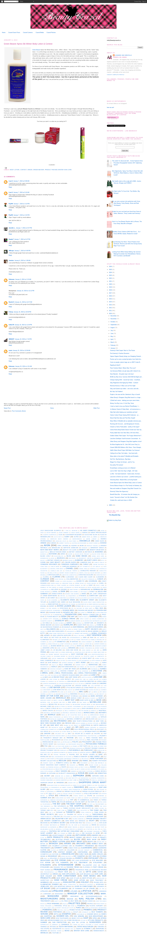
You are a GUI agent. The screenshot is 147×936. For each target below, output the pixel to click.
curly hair (83, 854)
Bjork (70, 554)
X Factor (89, 829)
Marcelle (61, 698)
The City (90, 804)
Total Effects (86, 812)
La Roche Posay (58, 677)
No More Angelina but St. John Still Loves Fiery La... (125, 444)
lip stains (90, 888)
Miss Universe (87, 708)
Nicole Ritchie (93, 723)
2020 (110, 284)
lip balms (45, 888)
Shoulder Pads (52, 785)
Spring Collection (72, 791)
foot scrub (45, 869)
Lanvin (43, 679)
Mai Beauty (100, 694)
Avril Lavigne (63, 545)
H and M (100, 625)
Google (79, 623)
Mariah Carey (76, 698)
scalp (75, 912)
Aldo (60, 534)
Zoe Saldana (87, 833)
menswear (74, 896)
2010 (110, 313)
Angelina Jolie (61, 541)
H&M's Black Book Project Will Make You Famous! (125, 450)
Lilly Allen (79, 683)
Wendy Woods (72, 827)
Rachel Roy (74, 754)
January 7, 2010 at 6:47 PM (22, 239)
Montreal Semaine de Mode (72, 712)
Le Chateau (60, 681)
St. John (57, 793)
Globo (104, 620)
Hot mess (44, 637)
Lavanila (51, 681)
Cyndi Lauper (61, 585)
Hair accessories (95, 627)
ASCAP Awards (51, 532)
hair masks (90, 876)
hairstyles (44, 880)
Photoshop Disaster (75, 744)
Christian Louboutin (69, 574)
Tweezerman (97, 814)
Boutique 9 (72, 558)
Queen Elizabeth (59, 752)
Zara (70, 833)
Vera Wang (69, 820)
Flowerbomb (57, 614)
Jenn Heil (88, 645)
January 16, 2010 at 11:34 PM (23, 324)
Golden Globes (58, 623)
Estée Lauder (64, 606)
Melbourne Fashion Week (81, 704)
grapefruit (45, 874)
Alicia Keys (58, 536)
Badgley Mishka (92, 545)
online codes (87, 901)
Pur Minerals (74, 750)
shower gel (62, 916)
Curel (101, 583)
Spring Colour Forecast (92, 791)
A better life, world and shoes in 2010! (121, 500)
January (113, 348)
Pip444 (11, 203)
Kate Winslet (53, 662)
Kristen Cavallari (50, 671)
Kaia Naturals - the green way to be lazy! (122, 374)
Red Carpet (95, 756)
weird (67, 930)
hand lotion (79, 880)
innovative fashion (86, 884)
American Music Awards (59, 539)
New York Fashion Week (50, 723)
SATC (66, 769)
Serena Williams (46, 778)
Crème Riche (79, 583)
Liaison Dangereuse (66, 683)
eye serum (45, 862)
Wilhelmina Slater (46, 829)
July (111, 330)
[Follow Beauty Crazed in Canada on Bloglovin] (113, 118)
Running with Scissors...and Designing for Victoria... (125, 424)
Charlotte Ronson (88, 570)
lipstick (86, 891)
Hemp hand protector (57, 633)
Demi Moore (74, 589)
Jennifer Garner (100, 645)
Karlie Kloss (60, 660)
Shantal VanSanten (97, 778)
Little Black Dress (73, 687)
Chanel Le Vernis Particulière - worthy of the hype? (124, 427)
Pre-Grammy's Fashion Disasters (119, 353)
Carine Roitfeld (98, 564)
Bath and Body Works (49, 550)
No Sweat (74, 725)
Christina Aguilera (86, 574)
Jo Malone (57, 650)
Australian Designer (79, 543)
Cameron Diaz (85, 562)
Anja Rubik (72, 541)
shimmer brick (92, 914)
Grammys (100, 623)
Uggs (75, 816)
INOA (91, 637)
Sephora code (98, 776)
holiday (85, 882)
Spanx (42, 791)
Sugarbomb (100, 795)
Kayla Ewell (94, 662)
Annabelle (84, 541)
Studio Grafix (78, 795)
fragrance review (99, 869)
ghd (80, 872)
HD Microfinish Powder (49, 627)
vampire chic (68, 928)
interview (100, 884)
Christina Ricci (101, 574)
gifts (88, 872)
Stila (51, 795)
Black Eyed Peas (98, 554)
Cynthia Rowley (74, 585)
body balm (91, 839)
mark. (104, 894)
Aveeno (103, 543)
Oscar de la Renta (83, 733)
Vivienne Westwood (50, 825)
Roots (64, 767)
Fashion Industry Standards (50, 610)
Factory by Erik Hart (84, 608)
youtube (55, 932)
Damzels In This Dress (48, 587)
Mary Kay (70, 700)
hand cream (60, 880)
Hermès (47, 635)
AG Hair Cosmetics (88, 530)
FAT (72, 608)
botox (42, 843)
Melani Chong (65, 704)
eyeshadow (65, 865)
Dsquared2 (72, 595)
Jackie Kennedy (86, 641)
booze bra (100, 841)
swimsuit (55, 924)
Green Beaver (36, 50)
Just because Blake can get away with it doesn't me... (125, 371)
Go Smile (46, 623)
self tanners (97, 912)
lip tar (101, 888)
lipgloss (57, 891)
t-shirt (75, 924)
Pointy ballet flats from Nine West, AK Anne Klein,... (125, 432)
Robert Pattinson (99, 760)
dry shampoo (79, 856)
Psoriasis (63, 750)
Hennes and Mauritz (82, 633)
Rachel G (11, 302)
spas (95, 918)
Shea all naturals (98, 780)
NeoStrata (45, 721)
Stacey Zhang (68, 793)
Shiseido (60, 782)
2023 (110, 275)
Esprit (51, 606)
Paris (80, 737)
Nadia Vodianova (55, 717)
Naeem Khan (79, 717)
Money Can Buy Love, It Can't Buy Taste (122, 403)
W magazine (84, 825)
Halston (62, 629)
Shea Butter (84, 780)
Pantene (70, 738)
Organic (103, 731)
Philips (75, 742)
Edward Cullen (74, 597)
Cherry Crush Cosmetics (67, 572)
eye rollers (97, 860)
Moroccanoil (89, 712)
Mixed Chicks (48, 710)
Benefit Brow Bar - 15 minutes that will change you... (125, 494)
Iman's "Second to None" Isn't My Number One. (124, 497)
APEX (42, 532)
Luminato (53, 691)
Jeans (79, 645)
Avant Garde (93, 543)
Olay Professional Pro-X (84, 729)
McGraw (43, 704)
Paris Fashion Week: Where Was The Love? (123, 368)
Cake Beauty (55, 562)
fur (74, 872)
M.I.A (75, 691)
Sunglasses (59, 797)
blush (77, 839)
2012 (110, 307)
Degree (64, 589)
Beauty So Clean (69, 549)
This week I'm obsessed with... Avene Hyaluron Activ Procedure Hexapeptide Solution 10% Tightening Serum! (127, 163)
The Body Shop (73, 804)
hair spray (61, 878)
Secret (47, 776)
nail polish (86, 898)
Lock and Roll (101, 687)
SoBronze (92, 787)
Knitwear (94, 668)
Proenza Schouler (76, 748)
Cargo (85, 564)
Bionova (43, 554)
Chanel (69, 568)
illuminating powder (49, 884)
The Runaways (45, 806)
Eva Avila (87, 606)
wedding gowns (56, 930)
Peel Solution (92, 739)
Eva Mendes (97, 606)
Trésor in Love (83, 814)
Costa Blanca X (67, 581)
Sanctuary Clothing (85, 771)
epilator (53, 858)
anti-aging (81, 835)
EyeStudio (64, 608)
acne (98, 833)
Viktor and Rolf (76, 822)
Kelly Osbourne (65, 664)
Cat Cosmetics (85, 566)
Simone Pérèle (87, 785)
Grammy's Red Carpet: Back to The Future (122, 350)
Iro (72, 639)
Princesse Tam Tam (54, 748)
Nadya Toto (68, 717)
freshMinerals (49, 872)
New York (100, 721)
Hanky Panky (78, 629)
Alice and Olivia (91, 534)
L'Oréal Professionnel (88, 673)
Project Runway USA (48, 750)
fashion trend (73, 867)
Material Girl (45, 702)
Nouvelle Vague (57, 727)
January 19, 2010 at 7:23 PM (23, 339)
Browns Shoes (68, 560)
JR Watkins (74, 641)
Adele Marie (75, 532)
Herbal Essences (99, 633)
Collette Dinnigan (87, 579)
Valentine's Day (61, 818)
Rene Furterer (96, 758)
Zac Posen (61, 833)
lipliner (73, 891)
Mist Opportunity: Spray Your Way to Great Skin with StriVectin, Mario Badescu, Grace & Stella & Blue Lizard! (127, 173)
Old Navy (100, 729)
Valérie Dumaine (78, 818)
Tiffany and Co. (46, 810)
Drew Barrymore (50, 595)
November (113, 318)
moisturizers (49, 898)
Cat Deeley (97, 566)
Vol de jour (72, 825)
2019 (110, 287)
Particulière (44, 739)
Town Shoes (99, 812)
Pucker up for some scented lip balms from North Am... (126, 359)
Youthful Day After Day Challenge (64, 831)
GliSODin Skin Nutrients (91, 620)
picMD (72, 905)
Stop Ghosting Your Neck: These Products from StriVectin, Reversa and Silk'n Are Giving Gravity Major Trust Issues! (127, 243)
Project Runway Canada (94, 748)
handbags (44, 882)
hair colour (46, 876)
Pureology (88, 750)
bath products (55, 837)
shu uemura (79, 916)
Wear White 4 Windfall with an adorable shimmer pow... (126, 421)
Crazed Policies (51, 32)
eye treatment (81, 862)
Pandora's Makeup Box (53, 737)
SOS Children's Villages (95, 769)
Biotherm (53, 554)
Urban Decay (45, 818)
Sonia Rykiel (88, 789)
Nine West (54, 725)
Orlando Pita (59, 733)
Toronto (70, 812)
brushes (80, 843)
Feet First (81, 612)
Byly (102, 560)
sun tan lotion (78, 922)
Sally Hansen (61, 771)
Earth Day (94, 595)
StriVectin (63, 795)
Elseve (42, 604)
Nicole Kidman (80, 723)
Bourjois (61, 558)
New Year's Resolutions (83, 721)
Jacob (97, 641)
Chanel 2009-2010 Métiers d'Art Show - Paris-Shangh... (126, 447)
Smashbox (79, 787)
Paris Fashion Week (94, 737)
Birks (63, 554)
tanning (43, 926)
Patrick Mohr (68, 739)
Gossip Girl (89, 623)
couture (55, 854)
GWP (72, 616)
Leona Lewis (101, 681)
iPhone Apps (98, 882)
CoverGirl (93, 581)
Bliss (69, 556)
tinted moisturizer (85, 926)
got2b (100, 872)
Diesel (55, 591)
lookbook (102, 891)
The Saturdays (60, 806)
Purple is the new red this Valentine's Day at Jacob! (125, 394)
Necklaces (90, 719)
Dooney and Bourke (72, 593)
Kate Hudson (96, 660)
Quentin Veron (85, 752)
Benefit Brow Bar (97, 549)
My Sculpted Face (74, 714)
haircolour (100, 878)
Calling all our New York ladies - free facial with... (124, 453)
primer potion (75, 909)
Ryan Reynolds (48, 769)
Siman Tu (76, 785)
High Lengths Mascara (62, 635)
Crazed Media (40, 32)
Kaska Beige (72, 660)
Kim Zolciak (91, 666)
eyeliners (45, 865)
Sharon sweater (61, 780)
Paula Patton (79, 739)
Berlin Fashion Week (58, 552)
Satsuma (52, 773)
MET (90, 691)
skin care (45, 918)
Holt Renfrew (94, 635)
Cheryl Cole (83, 572)
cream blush (68, 854)
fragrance (61, 869)
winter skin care (65, 169)
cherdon (11, 260)
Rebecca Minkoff (80, 756)
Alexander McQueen (73, 534)
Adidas (85, 532)
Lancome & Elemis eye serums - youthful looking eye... (126, 476)
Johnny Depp (54, 652)
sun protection (59, 922)
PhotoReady (61, 744)
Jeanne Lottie (69, 645)
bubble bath (97, 843)
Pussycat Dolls (45, 752)
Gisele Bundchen (98, 618)
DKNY (91, 585)
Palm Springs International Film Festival (82, 735)
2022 (110, 278)
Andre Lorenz (91, 539)
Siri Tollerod (99, 785)
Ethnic (78, 606)
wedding (43, 930)
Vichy (92, 821)
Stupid (89, 795)
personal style (60, 905)
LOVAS (85, 675)
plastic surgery (96, 905)
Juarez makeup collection (58, 654)
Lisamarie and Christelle (123, 55)
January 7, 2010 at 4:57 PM (24, 228)
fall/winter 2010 (90, 865)
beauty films (91, 837)
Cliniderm (100, 577)
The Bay (56, 804)
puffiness (57, 912)
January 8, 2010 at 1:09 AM (22, 260)
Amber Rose (86, 536)
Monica (93, 710)
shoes (104, 914)
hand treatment (97, 880)
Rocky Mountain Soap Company (53, 765)
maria (10, 350)
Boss (52, 558)
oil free (64, 901)
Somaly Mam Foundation (71, 789)
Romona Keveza (53, 767)
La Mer (45, 677)
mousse (70, 899)
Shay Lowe (73, 780)
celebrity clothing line (62, 845)
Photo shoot (48, 744)
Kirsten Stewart (56, 668)
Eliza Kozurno (52, 600)
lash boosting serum (62, 886)
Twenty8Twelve (45, 816)
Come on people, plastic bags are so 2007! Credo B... (125, 362)
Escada (43, 606)
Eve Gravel (53, 608)
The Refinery (99, 804)
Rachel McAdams (60, 754)
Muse (63, 714)
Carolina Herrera (69, 566)
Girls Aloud (84, 618)
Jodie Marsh (86, 650)
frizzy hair (63, 872)
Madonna (74, 694)
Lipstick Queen (81, 685)
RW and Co (45, 754)
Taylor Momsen (66, 802)
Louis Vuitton (80, 689)
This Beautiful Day (114, 515)
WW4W (94, 825)
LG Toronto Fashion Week (69, 675)
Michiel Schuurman (74, 706)
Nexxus (68, 723)
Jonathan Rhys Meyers (83, 652)
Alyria (76, 536)
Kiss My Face (70, 669)
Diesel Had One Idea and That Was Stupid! (122, 418)
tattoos (53, 926)
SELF (72, 769)
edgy (45, 858)
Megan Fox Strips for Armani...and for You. (122, 462)
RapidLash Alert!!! (115, 365)
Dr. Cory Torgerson (98, 593)
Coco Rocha (59, 579)
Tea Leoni (103, 802)
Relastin (85, 758)
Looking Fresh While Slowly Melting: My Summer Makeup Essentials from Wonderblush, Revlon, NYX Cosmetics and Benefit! (126, 253)
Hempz (70, 633)
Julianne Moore (59, 656)
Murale (52, 715)
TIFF (71, 800)
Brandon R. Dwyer (85, 558)
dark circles (97, 854)
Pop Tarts (84, 746)
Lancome (98, 677)
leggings (100, 886)
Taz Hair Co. (92, 802)
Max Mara (83, 702)
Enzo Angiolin (94, 604)
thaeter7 (11, 239)
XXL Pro (97, 829)
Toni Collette (82, 810)
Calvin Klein (70, 562)
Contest (23, 169)
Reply (10, 187)
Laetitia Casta (86, 677)
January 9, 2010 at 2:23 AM (23, 279)
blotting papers (62, 839)
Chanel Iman (83, 568)
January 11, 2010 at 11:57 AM (23, 302)
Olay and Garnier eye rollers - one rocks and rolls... (125, 388)
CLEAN (43, 562)
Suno (79, 797)
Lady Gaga (73, 677)
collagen (71, 850)
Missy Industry (101, 708)
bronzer (53, 843)
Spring (59, 791)
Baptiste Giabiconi (71, 547)
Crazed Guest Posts (14, 32)
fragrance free (81, 869)
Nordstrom (85, 725)
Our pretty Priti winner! (116, 465)
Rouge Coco (73, 767)
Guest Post (82, 625)
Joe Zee (96, 650)
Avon (47, 545)
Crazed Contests (28, 32)
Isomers (43, 641)
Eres (102, 604)
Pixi (46, 746)
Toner (70, 810)
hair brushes (85, 874)
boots (90, 841)
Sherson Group (46, 782)
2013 (110, 305)
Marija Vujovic (90, 698)
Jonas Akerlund (66, 652)
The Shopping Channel (82, 806)
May (111, 336)
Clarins (56, 577)
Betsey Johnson (75, 552)
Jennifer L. (12, 228)
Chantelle (93, 568)
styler (83, 920)
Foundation (71, 614)
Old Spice (44, 731)
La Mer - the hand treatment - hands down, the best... (125, 474)
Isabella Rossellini (97, 639)
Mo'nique (59, 710)
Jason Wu (88, 643)
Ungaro (81, 816)
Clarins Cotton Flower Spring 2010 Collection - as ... (125, 415)
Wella (61, 827)
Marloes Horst (45, 700)
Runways (103, 767)
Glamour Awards (74, 620)
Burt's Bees (92, 560)
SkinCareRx (44, 787)
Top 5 (51, 812)
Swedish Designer (56, 800)
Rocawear (83, 762)
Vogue (62, 825)
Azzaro (74, 545)
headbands (56, 882)
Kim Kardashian (67, 666)
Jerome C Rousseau (85, 648)
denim (42, 856)
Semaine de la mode (62, 776)
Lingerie (102, 683)
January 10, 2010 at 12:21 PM (25, 290)
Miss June (76, 708)
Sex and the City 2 (72, 778)
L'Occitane (96, 671)
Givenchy (59, 621)
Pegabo (103, 739)
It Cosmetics (60, 641)
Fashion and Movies (86, 610)
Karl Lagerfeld (46, 660)
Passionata (56, 739)
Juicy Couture (77, 654)
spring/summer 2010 (56, 920)
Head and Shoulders (55, 631)
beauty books (76, 837)
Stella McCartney (91, 793)
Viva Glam (102, 822)
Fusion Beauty (52, 616)
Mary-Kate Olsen (86, 700)
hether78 (11, 324)
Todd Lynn (60, 810)
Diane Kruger (45, 591)
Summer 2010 (45, 798)
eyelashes (97, 862)
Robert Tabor (48, 762)
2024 (110, 272)
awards (95, 835)
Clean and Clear (85, 577)
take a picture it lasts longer (92, 924)
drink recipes (66, 856)
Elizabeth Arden (68, 600)
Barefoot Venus (97, 547)
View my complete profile (115, 74)
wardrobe (100, 928)
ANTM (102, 530)
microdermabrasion (94, 896)
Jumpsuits (100, 656)
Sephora (78, 775)
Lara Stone (53, 679)
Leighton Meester (87, 681)
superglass (44, 924)
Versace (82, 820)
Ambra (95, 536)
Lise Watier (54, 687)
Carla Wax (44, 566)
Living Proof (89, 687)
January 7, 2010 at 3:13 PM (22, 203)
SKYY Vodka (81, 769)
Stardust (78, 793)
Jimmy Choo (45, 650)
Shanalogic (85, 778)
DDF (84, 585)
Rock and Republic (97, 762)
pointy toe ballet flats (64, 907)
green (30, 169)
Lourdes (103, 689)
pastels (90, 903)
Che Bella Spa (52, 572)
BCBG (82, 545)
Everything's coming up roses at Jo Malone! (123, 468)
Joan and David (72, 650)
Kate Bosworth (84, 660)
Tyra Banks (67, 816)
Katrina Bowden (67, 662)
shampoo (66, 914)
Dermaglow (98, 589)
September (113, 324)
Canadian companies (70, 564)
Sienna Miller (65, 785)
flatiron (86, 867)
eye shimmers (62, 862)
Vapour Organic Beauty (96, 818)
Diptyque (84, 591)
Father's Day (68, 612)
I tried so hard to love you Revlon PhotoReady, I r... (125, 406)
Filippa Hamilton (100, 612)
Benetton (43, 552)
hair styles (87, 878)
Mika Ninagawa (89, 706)
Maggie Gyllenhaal (87, 694)
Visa (94, 822)
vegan (78, 928)
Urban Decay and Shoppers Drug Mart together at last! (126, 441)
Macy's (50, 694)
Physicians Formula (96, 744)
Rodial (81, 765)
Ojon (60, 729)
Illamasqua (45, 639)
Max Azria (72, 702)
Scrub (81, 773)
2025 (110, 269)
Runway (93, 767)
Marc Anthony (97, 696)
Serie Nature (58, 778)
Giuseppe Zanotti (46, 620)
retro (68, 912)
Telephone (46, 804)
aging (69, 835)
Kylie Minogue (83, 671)
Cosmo (57, 581)
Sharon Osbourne (46, 780)
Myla (85, 714)
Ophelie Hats (77, 731)
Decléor (54, 589)
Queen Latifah (72, 752)
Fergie (89, 612)
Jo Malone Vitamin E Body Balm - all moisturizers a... (125, 409)
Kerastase (93, 664)
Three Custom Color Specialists (77, 808)
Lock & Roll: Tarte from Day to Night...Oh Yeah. (124, 471)
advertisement (58, 835)
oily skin (74, 901)
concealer (46, 852)
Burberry (79, 560)
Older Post (96, 408)
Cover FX (80, 581)
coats (61, 850)
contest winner (65, 852)
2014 (110, 301)
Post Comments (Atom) (19, 411)
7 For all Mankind (70, 530)
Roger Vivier (93, 765)
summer (43, 922)
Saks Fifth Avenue (46, 771)
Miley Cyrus (51, 708)
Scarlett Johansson (66, 773)
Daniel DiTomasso (65, 587)
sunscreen (95, 922)
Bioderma (99, 552)
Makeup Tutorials (71, 696)
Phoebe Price (101, 742)
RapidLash (44, 756)
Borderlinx (44, 558)
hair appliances (69, 874)
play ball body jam (47, 907)
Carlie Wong (55, 566)
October (113, 321)
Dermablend (85, 589)
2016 (110, 296)
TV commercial (84, 800)
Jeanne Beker (56, 645)
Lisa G (11, 181)
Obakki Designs (90, 727)
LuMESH (45, 691)
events (79, 858)
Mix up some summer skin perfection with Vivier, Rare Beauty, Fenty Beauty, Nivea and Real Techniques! (126, 203)
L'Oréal (44, 673)
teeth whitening (66, 926)
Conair (100, 579)
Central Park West (56, 568)
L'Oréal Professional (63, 673)
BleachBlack (58, 556)
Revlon (62, 760)
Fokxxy (11, 312)
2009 (110, 505)
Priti (65, 748)
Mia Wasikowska (98, 704)
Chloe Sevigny (95, 572)
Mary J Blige (58, 700)
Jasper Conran (99, 643)
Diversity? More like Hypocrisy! (119, 491)
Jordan (42, 654)
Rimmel (85, 760)
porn (86, 907)
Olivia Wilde (55, 731)
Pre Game (94, 746)
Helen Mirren (93, 631)
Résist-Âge (59, 769)
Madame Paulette (62, 694)
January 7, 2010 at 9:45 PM (22, 250)
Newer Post (7, 408)
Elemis (84, 597)
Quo (94, 752)
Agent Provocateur (98, 532)
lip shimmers (77, 888)
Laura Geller (93, 679)
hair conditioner (67, 876)
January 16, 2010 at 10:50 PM (22, 312)
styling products (95, 920)
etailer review (66, 858)
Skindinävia (55, 787)
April (112, 339)
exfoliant (94, 858)
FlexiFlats (46, 614)
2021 (110, 281)
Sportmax (50, 791)
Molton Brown (84, 710)
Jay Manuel (44, 645)
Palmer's (103, 735)
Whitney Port (99, 827)
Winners (80, 829)
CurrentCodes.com (47, 585)
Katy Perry (81, 662)
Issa (50, 641)
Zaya (77, 833)
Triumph (70, 814)
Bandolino (56, 547)
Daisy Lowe (100, 585)
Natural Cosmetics (74, 719)
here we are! (110, 107)
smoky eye (76, 918)
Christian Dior (53, 574)
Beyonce (88, 552)
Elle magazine (74, 602)
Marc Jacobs (46, 698)
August (112, 327)
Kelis (54, 664)
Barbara (85, 547)
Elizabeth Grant (87, 600)
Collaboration (72, 579)
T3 (66, 800)
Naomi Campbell (92, 717)
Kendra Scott (80, 664)
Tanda (96, 800)
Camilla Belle (99, 562)
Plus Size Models (64, 746)
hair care (99, 874)
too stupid (44, 928)
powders (47, 910)
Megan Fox (53, 704)
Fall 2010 (99, 608)
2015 (110, 299)
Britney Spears (54, 560)
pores (78, 907)
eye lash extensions (80, 860)
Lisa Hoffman (95, 685)
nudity (56, 901)
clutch (53, 850)
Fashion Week (68, 610)
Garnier (94, 616)
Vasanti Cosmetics (52, 821)
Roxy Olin (84, 767)
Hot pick (55, 637)
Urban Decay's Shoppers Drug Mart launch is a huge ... (126, 397)
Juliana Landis (45, 656)
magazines (59, 893)
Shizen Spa (72, 782)
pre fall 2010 (62, 909)
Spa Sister (100, 789)
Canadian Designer (48, 564)
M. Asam (68, 691)
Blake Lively (45, 556)
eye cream (60, 860)
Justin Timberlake (58, 658)
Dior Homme (74, 591)
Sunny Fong (70, 797)
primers (88, 910)
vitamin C (88, 928)
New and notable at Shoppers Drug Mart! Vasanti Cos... (126, 488)
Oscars (97, 733)
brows (67, 843)
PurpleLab (100, 750)
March (112, 342)
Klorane (83, 669)
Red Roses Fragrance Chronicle (67, 758)
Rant (101, 754)
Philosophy (87, 742)
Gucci (57, 625)
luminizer (47, 893)
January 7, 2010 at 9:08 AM (21, 181)
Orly (70, 733)
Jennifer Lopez (48, 648)
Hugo (64, 637)
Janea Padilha (53, 643)
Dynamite (82, 595)
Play (53, 746)
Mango (85, 696)
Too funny (94, 810)
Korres (103, 669)
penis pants (100, 903)
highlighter (69, 882)
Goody (69, 623)
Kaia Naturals (73, 658)
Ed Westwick (62, 597)
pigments (81, 905)
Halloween (51, 629)
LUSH (93, 675)
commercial (98, 850)
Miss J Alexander (65, 708)
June (112, 333)
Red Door (50, 758)
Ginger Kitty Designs (51, 618)
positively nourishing (98, 907)
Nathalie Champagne (57, 719)
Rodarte (72, 765)
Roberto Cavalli (62, 762)
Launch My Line (80, 679)
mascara (53, 896)
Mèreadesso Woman (97, 714)
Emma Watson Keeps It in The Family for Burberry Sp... (126, 485)
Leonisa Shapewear (49, 683)
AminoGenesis (77, 539)
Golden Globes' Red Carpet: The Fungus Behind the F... (126, 435)
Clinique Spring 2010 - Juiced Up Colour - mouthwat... (125, 380)
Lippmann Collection (62, 685)
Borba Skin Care (98, 556)
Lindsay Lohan (91, 683)
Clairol (46, 577)
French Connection (91, 614)
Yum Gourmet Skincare (92, 831)
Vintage (88, 822)
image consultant (69, 884)
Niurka (66, 725)
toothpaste (56, 928)
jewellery (45, 886)
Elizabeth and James (57, 602)
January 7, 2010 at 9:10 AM (21, 192)
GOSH (63, 616)
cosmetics (44, 854)
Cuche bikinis (91, 583)
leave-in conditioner (84, 886)
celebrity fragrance (84, 846)
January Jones (78, 643)
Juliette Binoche (74, 656)
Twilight (57, 816)
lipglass (44, 891)
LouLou (69, 689)
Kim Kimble (80, 666)
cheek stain (73, 848)
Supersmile (96, 797)
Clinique (44, 579)
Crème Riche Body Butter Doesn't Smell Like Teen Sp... (126, 429)
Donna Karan (57, 593)
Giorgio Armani (68, 618)
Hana (69, 629)
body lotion (14, 169)
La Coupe (103, 675)
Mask (99, 700)
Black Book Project (82, 554)
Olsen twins (66, 731)
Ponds (75, 746)
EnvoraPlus (82, 604)
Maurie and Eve (59, 702)
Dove (84, 593)
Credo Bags (55, 583)
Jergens (71, 648)
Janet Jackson (65, 643)
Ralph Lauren (89, 754)
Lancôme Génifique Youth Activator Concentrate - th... (125, 438)
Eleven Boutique (95, 597)
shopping (48, 916)
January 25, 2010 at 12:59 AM (21, 350)
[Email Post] (5, 167)
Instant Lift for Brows (60, 639)
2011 (110, 310)
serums (44, 914)
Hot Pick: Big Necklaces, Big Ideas (120, 459)
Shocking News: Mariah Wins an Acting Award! (123, 479)
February (113, 345)
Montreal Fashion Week (52, 712)
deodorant (52, 856)
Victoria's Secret (58, 823)
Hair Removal (78, 627)
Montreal (102, 710)
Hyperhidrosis (75, 637)
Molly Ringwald (70, 710)
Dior (63, 591)
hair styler (74, 878)
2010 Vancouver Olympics (50, 530)
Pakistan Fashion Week (57, 735)
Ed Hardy (51, 597)
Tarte (53, 802)
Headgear (70, 631)
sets (56, 914)
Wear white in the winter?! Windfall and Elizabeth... (125, 456)
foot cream (98, 867)
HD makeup (66, 627)
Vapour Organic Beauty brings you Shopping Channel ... (126, 356)
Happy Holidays (91, 629)
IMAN (84, 637)
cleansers (86, 848)
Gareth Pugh (82, 616)
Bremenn (97, 558)
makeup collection (80, 893)
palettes (74, 903)
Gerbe (104, 616)
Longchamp (46, 689)
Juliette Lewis (89, 656)
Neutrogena (60, 721)
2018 (110, 290)
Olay (67, 729)
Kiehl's (54, 666)
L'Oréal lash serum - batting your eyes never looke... (125, 400)
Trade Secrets (47, 814)
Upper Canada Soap (95, 816)
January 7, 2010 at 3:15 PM (22, 215)
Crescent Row (67, 583)
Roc (74, 763)
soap (85, 918)
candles (44, 846)
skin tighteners (62, 918)
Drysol (62, 595)
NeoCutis (101, 719)
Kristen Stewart (67, 671)
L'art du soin (51, 675)
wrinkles (44, 933)
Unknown (11, 279)
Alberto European (49, 534)
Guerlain (68, 625)
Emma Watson (53, 604)
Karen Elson (99, 658)
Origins (47, 733)
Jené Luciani (61, 648)
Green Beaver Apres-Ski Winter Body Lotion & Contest (28, 44)
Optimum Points (91, 731)
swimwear (65, 924)
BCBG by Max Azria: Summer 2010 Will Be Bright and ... (126, 377)
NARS (42, 717)
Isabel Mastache (82, 639)
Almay (67, 536)
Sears (91, 773)
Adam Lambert (64, 532)
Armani (43, 543)
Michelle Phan (60, 706)
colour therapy (84, 850)
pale (64, 903)
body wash (76, 841)
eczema (103, 856)
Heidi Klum (80, 631)
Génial (91, 625)
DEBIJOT (11, 339)
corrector (97, 852)
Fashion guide (54, 612)
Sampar (73, 771)
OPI (76, 727)
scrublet (85, 912)
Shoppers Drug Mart (92, 782)
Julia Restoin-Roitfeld (96, 654)
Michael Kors (45, 706)
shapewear (80, 914)
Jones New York (98, 652)
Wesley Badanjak (86, 827)
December (113, 316)
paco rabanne (53, 903)
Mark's (101, 698)
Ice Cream (100, 637)
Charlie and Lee (56, 570)
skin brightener (96, 916)
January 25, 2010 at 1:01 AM (23, 366)
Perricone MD (48, 742)
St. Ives (49, 793)
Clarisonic (70, 577)
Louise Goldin (93, 689)
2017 (110, 293)
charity (58, 848)
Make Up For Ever (49, 696)
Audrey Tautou (64, 543)
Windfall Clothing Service (65, 829)
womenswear (99, 930)
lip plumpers (62, 888)
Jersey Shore (99, 648)
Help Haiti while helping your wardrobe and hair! (123, 412)
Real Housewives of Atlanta (61, 756)
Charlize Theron (71, 570)
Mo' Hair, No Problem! (116, 391)
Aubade (53, 543)
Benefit (82, 550)
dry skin (92, 856)
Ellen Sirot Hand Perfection (94, 602)
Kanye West (87, 658)
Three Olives (99, 808)
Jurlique (44, 658)
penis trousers (46, 905)
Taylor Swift (80, 802)
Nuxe (69, 727)
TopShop (59, 812)
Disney (92, 591)
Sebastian (102, 773)
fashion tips (59, 867)
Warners (53, 827)
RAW (103, 752)
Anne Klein (99, 541)
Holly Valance (79, 635)
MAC (81, 692)
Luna (61, 691)
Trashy (60, 814)
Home (3, 32)
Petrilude (66, 742)
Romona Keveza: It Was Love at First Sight (122, 385)
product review (51, 169)
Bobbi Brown (81, 556)
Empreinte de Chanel (68, 604)
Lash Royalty (65, 679)
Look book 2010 (59, 689)
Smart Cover (66, 787)
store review (72, 920)
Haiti (42, 629)
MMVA (95, 691)
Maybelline (95, 702)
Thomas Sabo (55, 808)
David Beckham (79, 587)
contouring (83, 852)
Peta (58, 742)
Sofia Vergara (55, 789)
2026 (110, 266)
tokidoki (100, 926)
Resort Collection (48, 760)
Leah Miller (72, 681)
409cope (11, 250)
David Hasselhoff (94, 587)
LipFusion (47, 685)
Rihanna (75, 760)
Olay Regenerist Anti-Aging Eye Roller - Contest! (124, 382)
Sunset (86, 797)
